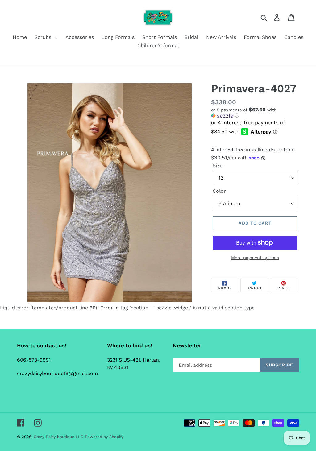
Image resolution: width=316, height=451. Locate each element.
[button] (255, 112)
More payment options (255, 257)
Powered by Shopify (104, 436)
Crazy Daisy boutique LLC (58, 436)
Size (217, 165)
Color (219, 191)
